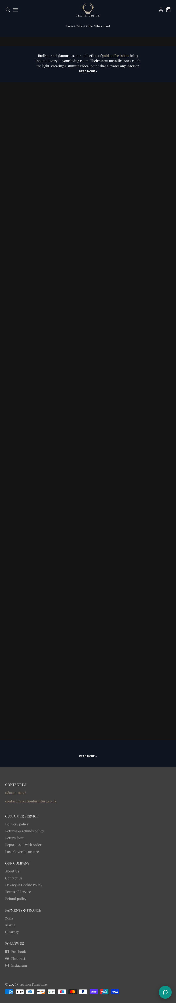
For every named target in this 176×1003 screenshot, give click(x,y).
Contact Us (13, 878)
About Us (12, 871)
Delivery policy (17, 824)
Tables (80, 26)
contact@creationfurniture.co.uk (30, 801)
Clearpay (12, 932)
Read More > (88, 71)
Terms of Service (18, 891)
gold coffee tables (115, 55)
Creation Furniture (32, 984)
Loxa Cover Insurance (22, 851)
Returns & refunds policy (24, 831)
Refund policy (15, 898)
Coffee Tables (94, 26)
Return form (14, 838)
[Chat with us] (165, 992)
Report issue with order (23, 844)
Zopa (9, 918)
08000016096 (15, 792)
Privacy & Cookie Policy (23, 885)
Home (69, 26)
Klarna (10, 925)
